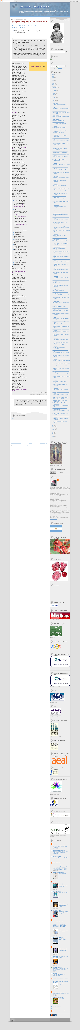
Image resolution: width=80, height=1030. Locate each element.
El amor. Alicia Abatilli (62, 873)
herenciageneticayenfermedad (59, 850)
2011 (53, 433)
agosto (54, 93)
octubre (54, 90)
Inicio (30, 443)
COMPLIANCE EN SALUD (63, 892)
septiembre (55, 91)
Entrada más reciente (16, 443)
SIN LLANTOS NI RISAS (63, 958)
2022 (53, 80)
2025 (53, 76)
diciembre (55, 87)
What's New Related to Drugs (58, 120)
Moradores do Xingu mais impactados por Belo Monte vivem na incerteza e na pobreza (60, 969)
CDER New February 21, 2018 (58, 398)
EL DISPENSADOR (56, 862)
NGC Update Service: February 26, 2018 (60, 305)
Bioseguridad (55, 881)
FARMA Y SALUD (56, 973)
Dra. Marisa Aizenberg (57, 910)
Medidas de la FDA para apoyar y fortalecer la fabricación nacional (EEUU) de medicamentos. (60, 852)
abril (54, 98)
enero (54, 423)
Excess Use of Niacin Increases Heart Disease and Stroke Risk (63, 930)
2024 (53, 77)
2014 (53, 429)
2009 (53, 436)
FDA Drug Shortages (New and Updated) (60, 397)
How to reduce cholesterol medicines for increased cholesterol (63, 984)
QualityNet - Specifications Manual (58, 306)
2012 (53, 432)
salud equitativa (62, 479)
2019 (53, 84)
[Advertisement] (23, 431)
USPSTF (18, 214)
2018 (53, 86)
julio (53, 94)
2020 (53, 83)
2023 (53, 79)
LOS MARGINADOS (57, 856)
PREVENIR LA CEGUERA (58, 937)
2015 (53, 428)
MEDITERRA (55, 1008)
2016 (53, 426)
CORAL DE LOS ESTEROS (58, 992)
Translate (60, 68)
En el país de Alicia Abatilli (58, 872)
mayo (54, 97)
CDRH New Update (56, 115)
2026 (53, 74)
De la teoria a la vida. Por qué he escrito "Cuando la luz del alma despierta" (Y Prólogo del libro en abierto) (63, 904)
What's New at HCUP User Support (59, 123)
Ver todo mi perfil (53, 519)
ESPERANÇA (61, 998)
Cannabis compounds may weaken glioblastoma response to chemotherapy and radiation (60, 846)
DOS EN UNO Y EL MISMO (58, 921)
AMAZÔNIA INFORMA (57, 967)
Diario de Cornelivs (57, 900)
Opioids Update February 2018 (58, 290)
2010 (53, 435)
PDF (24, 314)
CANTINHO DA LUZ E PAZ (58, 997)
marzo (54, 100)
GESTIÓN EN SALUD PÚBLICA (34, 7)
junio (54, 96)
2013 (53, 430)
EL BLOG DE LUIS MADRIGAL (59, 920)
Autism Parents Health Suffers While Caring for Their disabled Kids (63, 949)
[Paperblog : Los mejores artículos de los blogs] (54, 606)
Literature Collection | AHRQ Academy (59, 152)
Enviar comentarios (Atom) (24, 446)
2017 (53, 425)
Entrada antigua (43, 443)
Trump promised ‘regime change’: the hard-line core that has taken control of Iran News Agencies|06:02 (60, 858)
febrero (54, 101)
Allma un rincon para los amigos (59, 1010)
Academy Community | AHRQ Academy (60, 151)
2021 (53, 81)
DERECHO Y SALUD (57, 891)
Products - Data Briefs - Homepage (59, 111)
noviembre (55, 89)
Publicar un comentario (16, 418)
